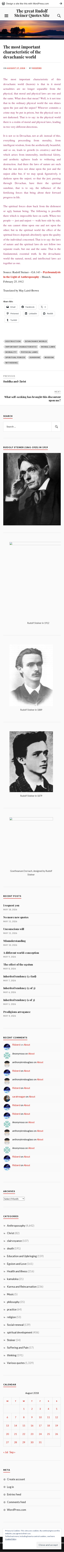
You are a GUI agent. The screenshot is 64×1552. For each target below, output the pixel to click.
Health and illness (17, 1271)
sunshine (35, 357)
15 (23, 1425)
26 (56, 1434)
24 (40, 1434)
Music (10, 1294)
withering (11, 363)
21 (15, 1434)
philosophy (13, 1302)
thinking (11, 1355)
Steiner (11, 1340)
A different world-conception (21, 952)
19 (56, 1425)
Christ (10, 1233)
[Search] (56, 15)
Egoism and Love (16, 1263)
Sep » (12, 1452)
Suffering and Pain (17, 1347)
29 (23, 1442)
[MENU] (6, 15)
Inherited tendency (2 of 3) (19, 988)
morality (11, 352)
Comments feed (16, 1502)
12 (56, 1417)
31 (40, 1442)
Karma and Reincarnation (22, 1286)
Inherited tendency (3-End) (19, 976)
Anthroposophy (16, 1225)
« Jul (5, 1452)
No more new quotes (15, 917)
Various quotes (16, 1363)
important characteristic (21, 347)
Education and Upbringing (22, 1256)
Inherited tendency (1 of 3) (19, 1000)
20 (7, 1434)
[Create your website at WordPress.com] (32, 3)
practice (11, 1309)
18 (48, 1425)
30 (32, 1442)
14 (15, 1425)
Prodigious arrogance (16, 1012)
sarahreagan (18, 1096)
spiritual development (19, 1332)
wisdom (49, 357)
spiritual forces (15, 357)
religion (11, 1317)
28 (15, 1442)
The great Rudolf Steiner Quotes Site (32, 13)
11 (48, 1417)
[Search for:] (32, 427)
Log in (10, 1487)
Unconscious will (13, 929)
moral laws (48, 347)
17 (40, 1425)
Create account (16, 1479)
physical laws (29, 352)
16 (32, 1425)
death (10, 1248)
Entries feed (14, 1494)
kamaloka (12, 1279)
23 (32, 1434)
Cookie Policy (10, 1539)
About (27, 1044)
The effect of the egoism (18, 964)
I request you (11, 905)
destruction (13, 341)
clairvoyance (14, 1240)
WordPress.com (16, 1509)
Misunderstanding (14, 941)
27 (7, 1442)
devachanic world (36, 341)
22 (23, 1434)
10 (40, 1417)
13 (7, 1425)
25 (48, 1434)
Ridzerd (37, 68)
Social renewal (15, 1324)
